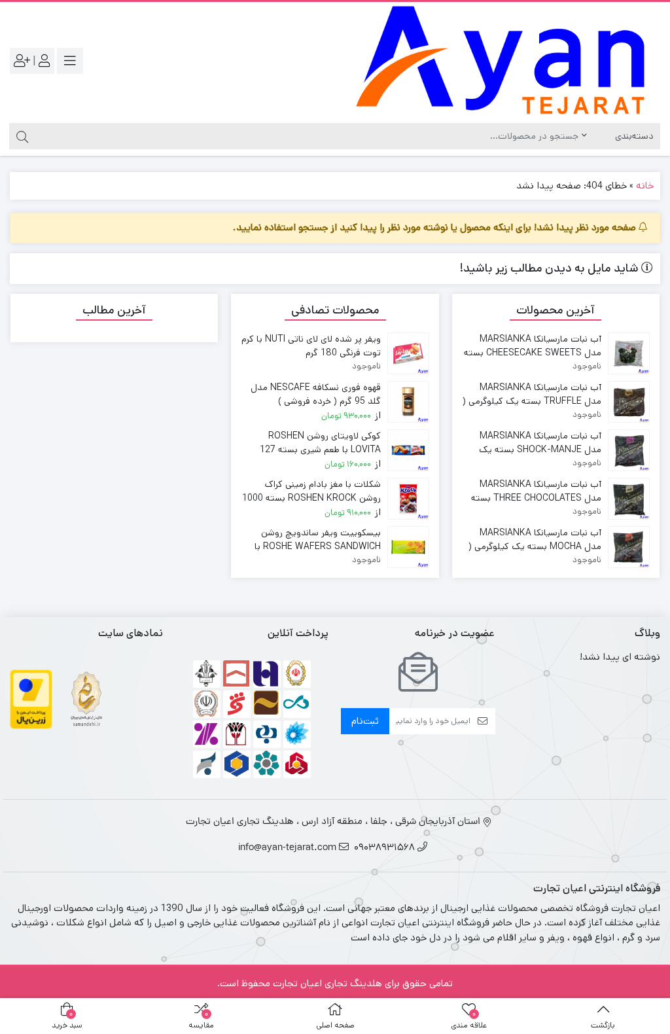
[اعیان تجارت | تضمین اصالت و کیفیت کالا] (501, 60)
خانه (645, 185)
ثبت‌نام (365, 721)
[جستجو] (20, 136)
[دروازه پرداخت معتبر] (31, 698)
